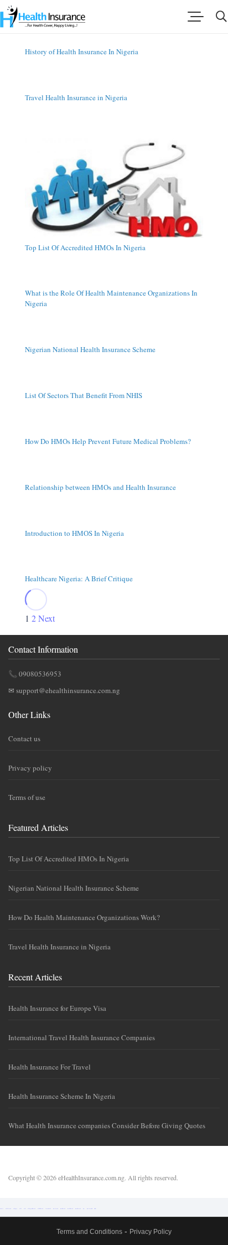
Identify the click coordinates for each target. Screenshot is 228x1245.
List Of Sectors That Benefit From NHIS (83, 395)
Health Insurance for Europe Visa (57, 1008)
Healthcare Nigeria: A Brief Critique (79, 578)
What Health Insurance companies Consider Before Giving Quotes (106, 1125)
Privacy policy (30, 768)
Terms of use (26, 797)
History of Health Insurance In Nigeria (81, 51)
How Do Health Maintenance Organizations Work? (84, 917)
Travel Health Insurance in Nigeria (76, 97)
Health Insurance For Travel (49, 1067)
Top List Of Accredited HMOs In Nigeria (85, 247)
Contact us (24, 738)
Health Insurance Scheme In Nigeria (61, 1096)
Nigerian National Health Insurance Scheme (90, 349)
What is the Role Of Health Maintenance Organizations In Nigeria (111, 298)
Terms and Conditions (89, 1232)
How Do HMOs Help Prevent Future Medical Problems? (108, 441)
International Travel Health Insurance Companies (81, 1037)
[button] (195, 16)
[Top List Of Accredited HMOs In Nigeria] (114, 188)
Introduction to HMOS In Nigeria (74, 533)
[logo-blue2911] (42, 17)
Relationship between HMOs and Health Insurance (100, 487)
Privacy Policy (150, 1232)
